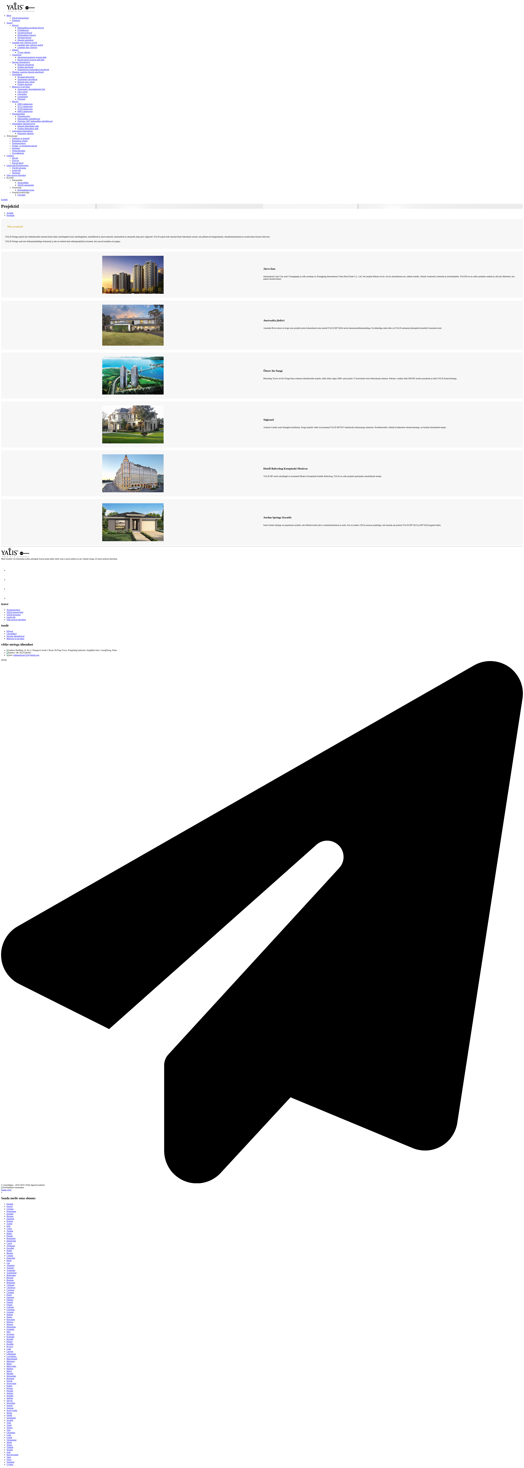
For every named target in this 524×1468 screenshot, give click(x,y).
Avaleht (10, 213)
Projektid (10, 215)
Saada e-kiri (6, 1190)
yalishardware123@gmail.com (26, 655)
